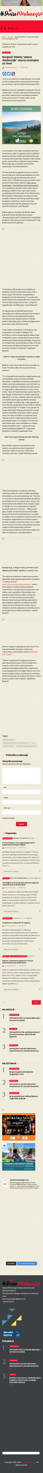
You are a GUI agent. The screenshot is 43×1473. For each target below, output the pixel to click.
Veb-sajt (7, 808)
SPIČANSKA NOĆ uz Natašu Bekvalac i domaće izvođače (24, 1019)
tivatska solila (8, 746)
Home (4, 37)
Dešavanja (7, 838)
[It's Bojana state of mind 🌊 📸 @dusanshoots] (31, 1220)
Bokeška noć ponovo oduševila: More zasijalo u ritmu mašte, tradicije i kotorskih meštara (25, 1380)
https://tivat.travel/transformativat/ (16, 584)
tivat (33, 743)
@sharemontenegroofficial (12, 1453)
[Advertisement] (21, 708)
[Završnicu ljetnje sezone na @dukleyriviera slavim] (31, 1197)
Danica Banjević (8, 740)
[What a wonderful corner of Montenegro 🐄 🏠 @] (11, 1208)
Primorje (13, 1045)
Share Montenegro (29, 1462)
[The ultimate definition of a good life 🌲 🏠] (11, 1243)
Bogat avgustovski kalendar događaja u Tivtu (21, 1073)
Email (6, 798)
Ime (5, 787)
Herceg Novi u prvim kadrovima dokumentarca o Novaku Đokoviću (24, 1049)
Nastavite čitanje (11, 871)
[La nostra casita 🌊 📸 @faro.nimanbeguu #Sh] (11, 1197)
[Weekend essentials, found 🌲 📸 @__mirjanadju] (11, 1220)
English (13, 1029)
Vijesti (6, 878)
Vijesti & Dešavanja (18, 956)
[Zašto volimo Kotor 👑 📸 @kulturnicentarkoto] (31, 1208)
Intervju (10, 37)
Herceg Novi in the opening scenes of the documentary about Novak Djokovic (24, 1034)
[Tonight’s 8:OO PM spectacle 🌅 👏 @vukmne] (31, 1231)
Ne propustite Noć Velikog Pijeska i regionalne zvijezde (23, 1097)
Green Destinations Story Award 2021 (15, 743)
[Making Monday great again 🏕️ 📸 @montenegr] (11, 1254)
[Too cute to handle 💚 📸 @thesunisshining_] (31, 1254)
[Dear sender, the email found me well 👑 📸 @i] (11, 1231)
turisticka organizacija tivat (26, 746)
